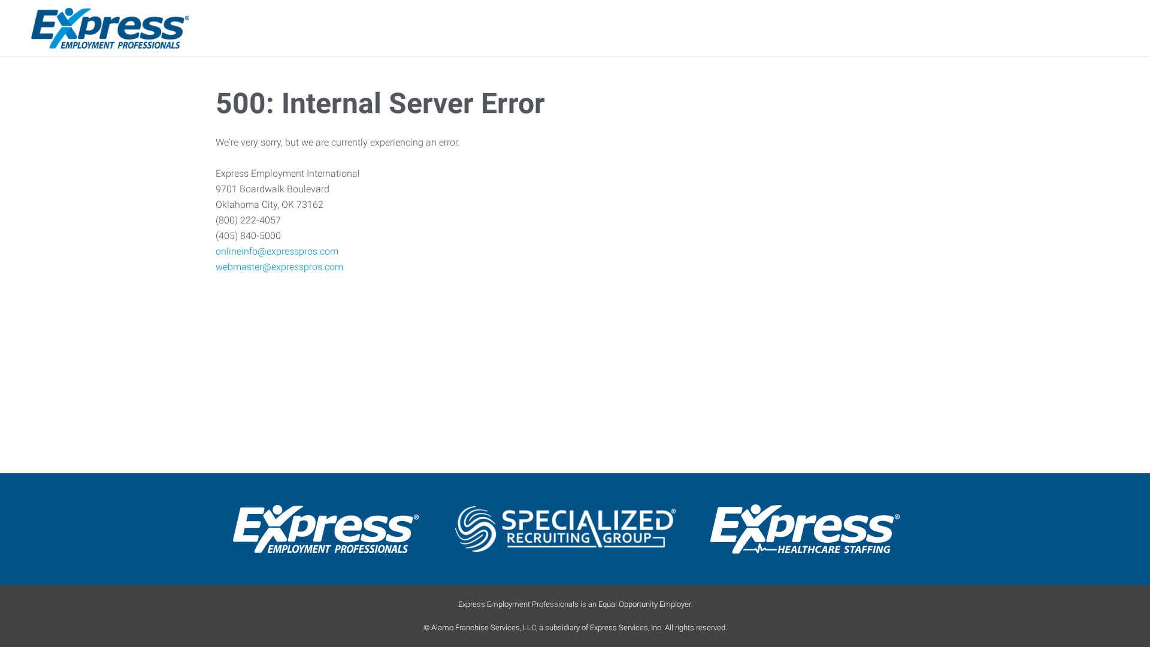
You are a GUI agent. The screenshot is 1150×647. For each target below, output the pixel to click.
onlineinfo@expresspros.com (277, 251)
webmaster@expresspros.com (279, 267)
